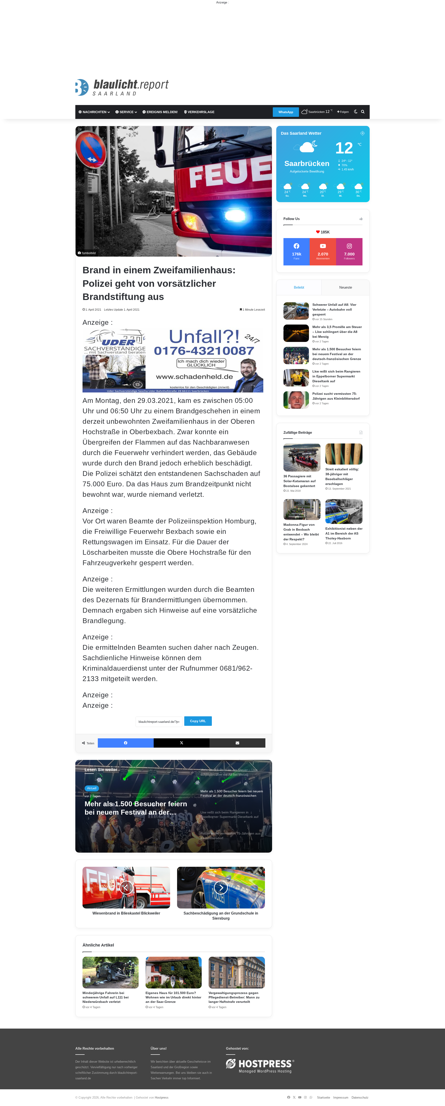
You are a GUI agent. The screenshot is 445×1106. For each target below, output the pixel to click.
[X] (182, 743)
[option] (173, 806)
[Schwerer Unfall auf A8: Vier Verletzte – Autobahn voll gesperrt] (296, 311)
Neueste (345, 287)
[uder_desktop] (173, 390)
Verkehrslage (200, 112)
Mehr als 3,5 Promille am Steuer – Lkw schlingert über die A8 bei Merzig (337, 331)
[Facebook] (126, 743)
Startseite (323, 1097)
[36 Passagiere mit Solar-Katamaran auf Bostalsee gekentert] (302, 457)
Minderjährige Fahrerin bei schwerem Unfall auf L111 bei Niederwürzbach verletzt (106, 997)
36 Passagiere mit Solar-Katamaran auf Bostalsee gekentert (299, 481)
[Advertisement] (222, 37)
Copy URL (198, 721)
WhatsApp (286, 112)
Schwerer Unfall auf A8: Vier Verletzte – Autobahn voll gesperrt (334, 309)
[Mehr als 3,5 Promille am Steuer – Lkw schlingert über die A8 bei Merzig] (296, 333)
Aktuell (91, 790)
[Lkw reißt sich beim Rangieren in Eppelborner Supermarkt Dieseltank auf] (296, 377)
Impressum (340, 1097)
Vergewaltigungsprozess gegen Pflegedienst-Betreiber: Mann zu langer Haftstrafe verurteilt (234, 997)
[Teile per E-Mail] (237, 743)
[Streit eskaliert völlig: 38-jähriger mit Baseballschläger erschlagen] (343, 453)
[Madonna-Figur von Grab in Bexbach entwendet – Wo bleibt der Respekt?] (302, 509)
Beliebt (299, 287)
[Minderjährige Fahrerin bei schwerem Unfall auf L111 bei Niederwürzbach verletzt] (111, 972)
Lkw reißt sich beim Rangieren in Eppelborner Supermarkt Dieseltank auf (135, 814)
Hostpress (161, 1097)
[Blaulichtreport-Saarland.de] (122, 87)
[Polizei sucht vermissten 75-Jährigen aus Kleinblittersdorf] (296, 400)
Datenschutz (360, 1097)
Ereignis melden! (162, 112)
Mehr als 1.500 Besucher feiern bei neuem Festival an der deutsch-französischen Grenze (336, 354)
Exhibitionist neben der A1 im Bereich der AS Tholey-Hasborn (343, 533)
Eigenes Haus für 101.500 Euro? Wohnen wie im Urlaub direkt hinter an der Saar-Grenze (173, 997)
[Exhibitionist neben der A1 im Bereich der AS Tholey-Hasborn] (343, 511)
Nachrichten (94, 112)
